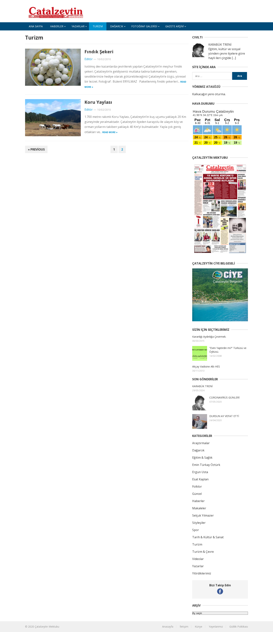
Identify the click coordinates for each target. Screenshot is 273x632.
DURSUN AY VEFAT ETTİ (224, 416)
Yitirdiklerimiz (201, 573)
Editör (88, 59)
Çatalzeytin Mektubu (47, 626)
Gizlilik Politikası (238, 626)
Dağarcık (116, 26)
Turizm (98, 26)
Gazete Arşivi (174, 26)
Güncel (197, 494)
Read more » (110, 132)
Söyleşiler (199, 523)
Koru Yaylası (98, 102)
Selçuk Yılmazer (203, 515)
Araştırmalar (201, 443)
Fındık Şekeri (98, 51)
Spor (195, 530)
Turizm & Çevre (203, 552)
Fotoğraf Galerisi (144, 26)
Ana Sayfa (36, 26)
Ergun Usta (200, 472)
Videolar (198, 559)
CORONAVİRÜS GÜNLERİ (224, 397)
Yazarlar (78, 26)
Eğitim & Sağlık (202, 457)
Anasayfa (167, 626)
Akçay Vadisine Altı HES (206, 366)
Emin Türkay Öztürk (206, 465)
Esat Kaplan (200, 479)
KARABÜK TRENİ (202, 386)
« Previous (36, 149)
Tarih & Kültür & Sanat (208, 537)
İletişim (184, 626)
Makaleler (199, 508)
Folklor (197, 486)
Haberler (56, 26)
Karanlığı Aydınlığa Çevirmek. (209, 336)
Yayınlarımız (216, 626)
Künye (198, 626)
